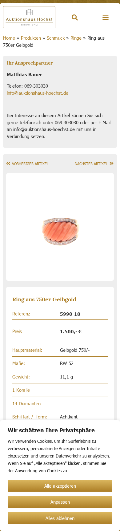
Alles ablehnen (60, 518)
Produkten (31, 38)
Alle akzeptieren (60, 486)
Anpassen (60, 502)
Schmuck (56, 38)
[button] (106, 17)
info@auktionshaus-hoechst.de (37, 93)
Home (9, 38)
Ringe (76, 38)
